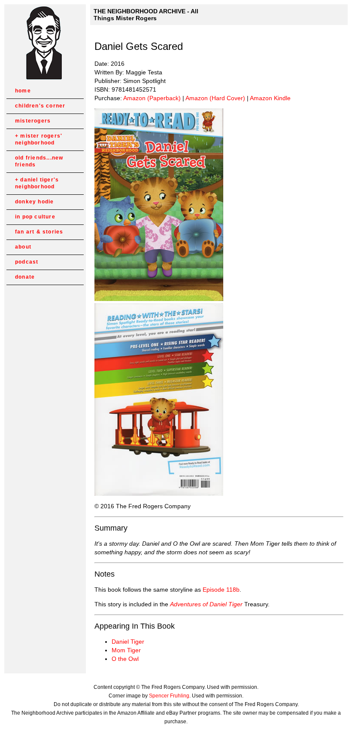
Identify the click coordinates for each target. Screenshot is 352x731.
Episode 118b (221, 589)
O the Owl (125, 658)
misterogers (33, 121)
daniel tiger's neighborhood (37, 183)
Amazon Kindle (270, 98)
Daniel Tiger (128, 641)
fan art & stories (39, 232)
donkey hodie (34, 202)
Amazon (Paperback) (152, 98)
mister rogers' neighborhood (38, 139)
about (23, 247)
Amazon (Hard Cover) (215, 98)
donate (25, 277)
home (23, 91)
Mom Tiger (126, 650)
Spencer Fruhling (169, 696)
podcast (26, 262)
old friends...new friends (39, 161)
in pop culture (35, 217)
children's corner (40, 106)
